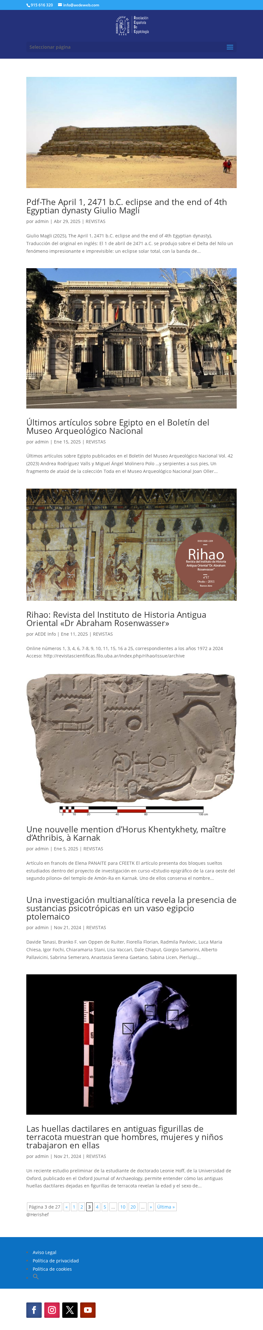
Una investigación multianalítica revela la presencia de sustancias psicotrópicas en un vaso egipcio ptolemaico (131, 908)
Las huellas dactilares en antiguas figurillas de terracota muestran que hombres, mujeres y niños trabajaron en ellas (124, 1137)
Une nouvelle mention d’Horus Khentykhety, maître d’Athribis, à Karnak (126, 833)
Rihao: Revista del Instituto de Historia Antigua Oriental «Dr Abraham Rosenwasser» (116, 619)
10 (122, 1207)
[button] (36, 1278)
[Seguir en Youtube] (88, 1310)
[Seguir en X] (70, 1310)
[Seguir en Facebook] (34, 1310)
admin (42, 221)
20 (133, 1207)
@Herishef (37, 1214)
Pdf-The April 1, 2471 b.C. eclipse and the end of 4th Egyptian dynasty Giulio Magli (126, 206)
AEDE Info (45, 634)
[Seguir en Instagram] (52, 1310)
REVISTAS (96, 221)
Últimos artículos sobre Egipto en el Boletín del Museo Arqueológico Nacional (117, 426)
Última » (166, 1207)
